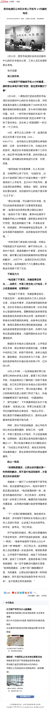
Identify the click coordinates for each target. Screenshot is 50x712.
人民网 (11, 2)
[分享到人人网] (23, 592)
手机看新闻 (40, 19)
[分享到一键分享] (31, 592)
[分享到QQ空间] (18, 592)
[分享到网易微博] (28, 592)
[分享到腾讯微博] (20, 592)
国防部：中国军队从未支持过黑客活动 (24, 657)
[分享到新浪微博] (15, 592)
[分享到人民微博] (13, 592)
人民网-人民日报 (30, 19)
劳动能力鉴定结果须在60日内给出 (22, 664)
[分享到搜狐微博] (25, 592)
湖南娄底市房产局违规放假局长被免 (23, 660)
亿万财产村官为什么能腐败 (19, 609)
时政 (18, 2)
